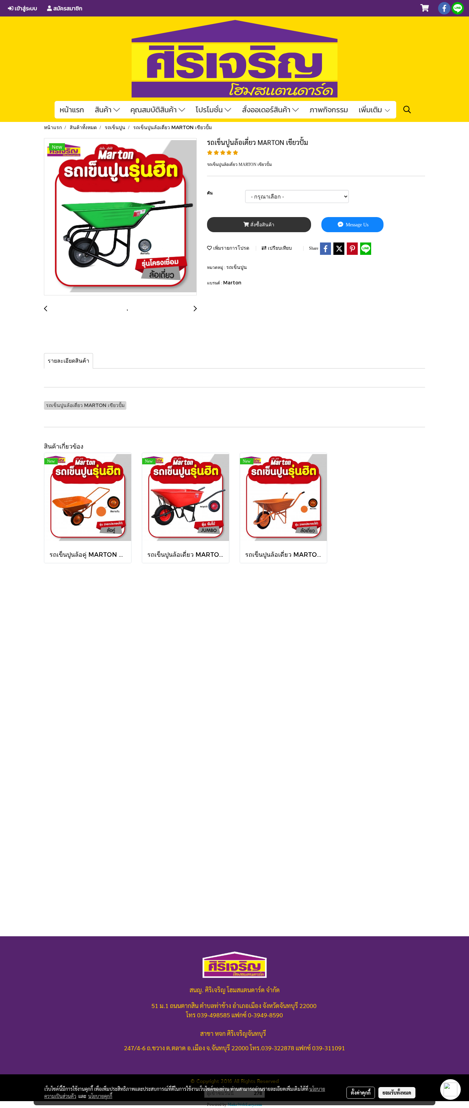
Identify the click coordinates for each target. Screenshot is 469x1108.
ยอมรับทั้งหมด (396, 1092)
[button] (407, 109)
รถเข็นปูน (236, 267)
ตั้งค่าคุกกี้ (360, 1092)
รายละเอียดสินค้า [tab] (68, 361)
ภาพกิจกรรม (328, 109)
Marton (232, 282)
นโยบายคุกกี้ (100, 1096)
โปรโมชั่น (210, 109)
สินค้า (104, 109)
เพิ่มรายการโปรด (230, 248)
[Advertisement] (234, 714)
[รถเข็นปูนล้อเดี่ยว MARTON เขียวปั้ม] (120, 217)
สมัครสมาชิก (67, 8)
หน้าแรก (72, 109)
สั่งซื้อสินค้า (261, 224)
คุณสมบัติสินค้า (154, 109)
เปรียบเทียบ (279, 248)
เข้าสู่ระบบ (25, 8)
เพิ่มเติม (371, 109)
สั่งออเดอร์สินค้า (267, 109)
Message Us (356, 224)
